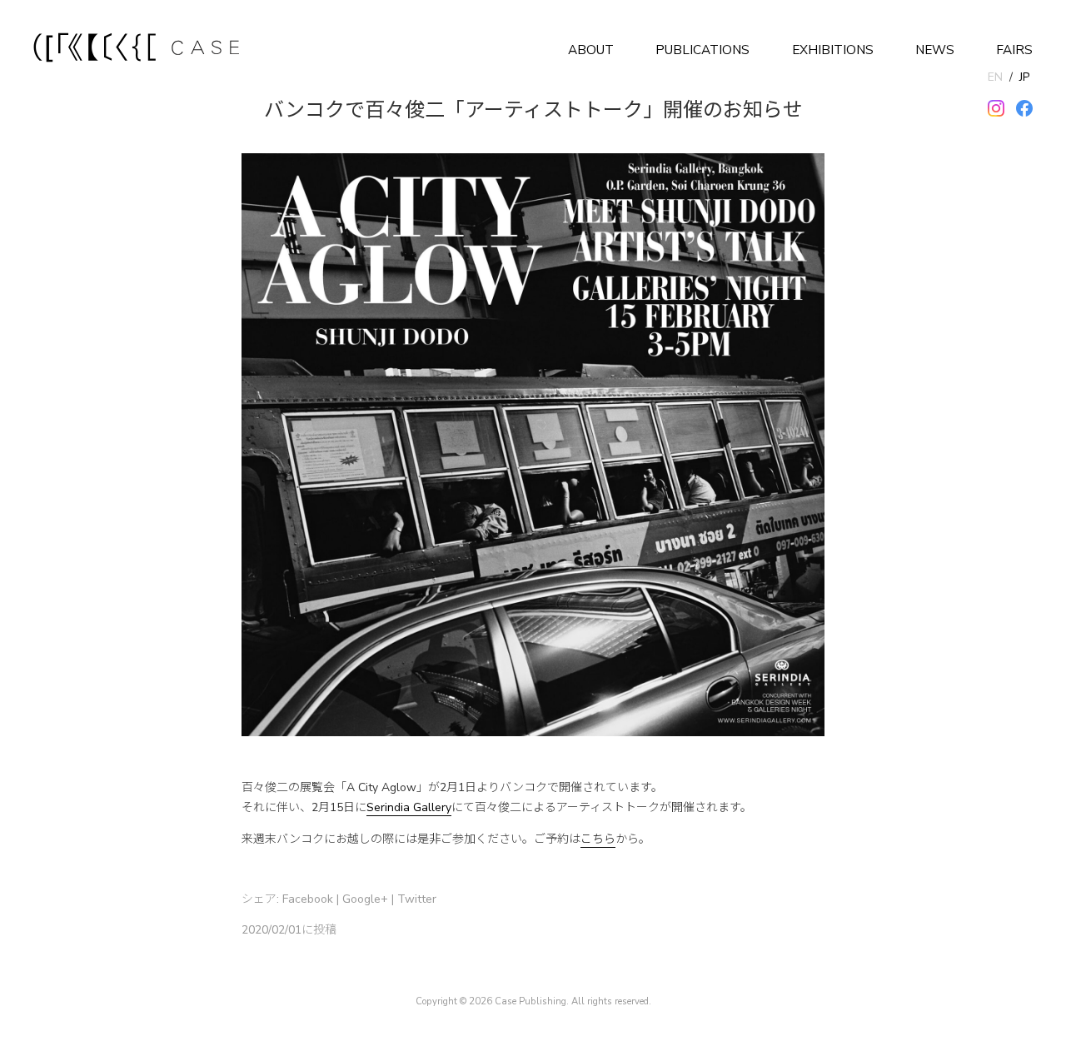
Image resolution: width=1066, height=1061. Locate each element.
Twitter (416, 899)
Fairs (1014, 49)
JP (1024, 77)
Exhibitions (833, 49)
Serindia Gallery (408, 807)
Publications (702, 49)
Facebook (307, 899)
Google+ (365, 899)
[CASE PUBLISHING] (137, 50)
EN (995, 77)
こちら (597, 839)
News (934, 49)
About (591, 49)
